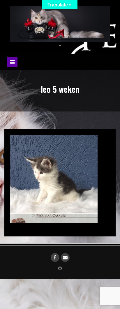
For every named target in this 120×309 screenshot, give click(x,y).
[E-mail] (65, 257)
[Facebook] (55, 257)
